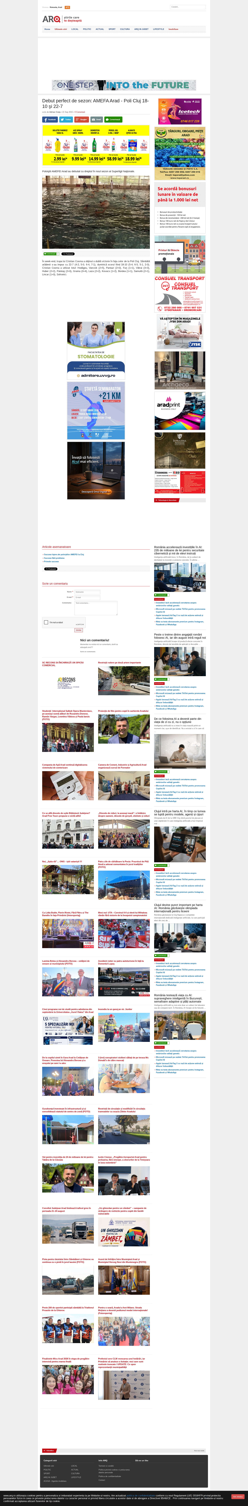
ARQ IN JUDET (141, 29)
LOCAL (75, 29)
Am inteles (238, 1497)
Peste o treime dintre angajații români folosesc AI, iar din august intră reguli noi (180, 636)
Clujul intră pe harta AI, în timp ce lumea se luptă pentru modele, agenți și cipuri (179, 813)
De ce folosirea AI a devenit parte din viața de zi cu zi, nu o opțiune (177, 720)
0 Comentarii (80, 112)
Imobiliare (173, 29)
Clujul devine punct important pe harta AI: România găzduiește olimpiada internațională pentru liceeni (178, 908)
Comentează (51, 254)
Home (47, 29)
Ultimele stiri (61, 29)
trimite (78, 630)
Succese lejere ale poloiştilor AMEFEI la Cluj (64, 554)
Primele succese (51, 561)
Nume (69, 592)
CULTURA (125, 29)
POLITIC (87, 29)
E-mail (69, 597)
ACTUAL (100, 29)
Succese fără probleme (54, 558)
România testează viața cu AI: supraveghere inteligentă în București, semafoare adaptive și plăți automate (178, 998)
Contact (102, 1480)
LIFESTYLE (158, 29)
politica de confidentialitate (141, 1495)
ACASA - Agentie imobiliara (55, 1481)
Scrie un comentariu (87, 651)
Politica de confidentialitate (110, 1476)
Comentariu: (67, 603)
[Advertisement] (124, 58)
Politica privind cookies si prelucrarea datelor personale (114, 1471)
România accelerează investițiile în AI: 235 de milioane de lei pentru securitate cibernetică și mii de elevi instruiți (179, 550)
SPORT (112, 29)
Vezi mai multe (199, 1450)
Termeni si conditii (106, 1466)
